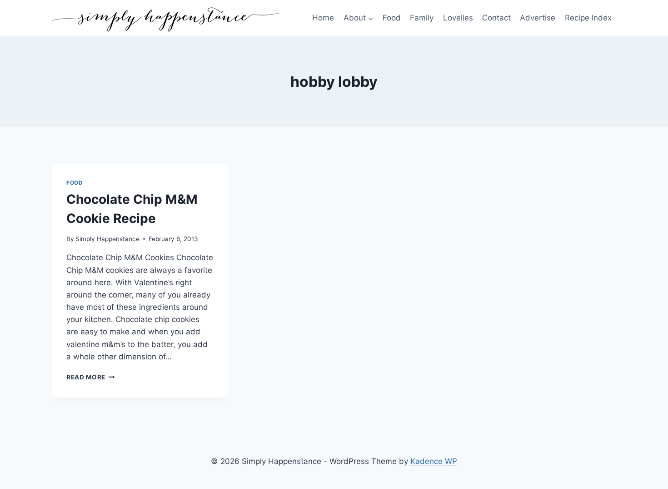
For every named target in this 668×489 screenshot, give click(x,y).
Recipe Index (588, 17)
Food (392, 17)
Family (422, 17)
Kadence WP (433, 461)
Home (323, 17)
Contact (496, 17)
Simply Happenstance (107, 238)
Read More (90, 377)
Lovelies (458, 17)
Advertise (537, 17)
